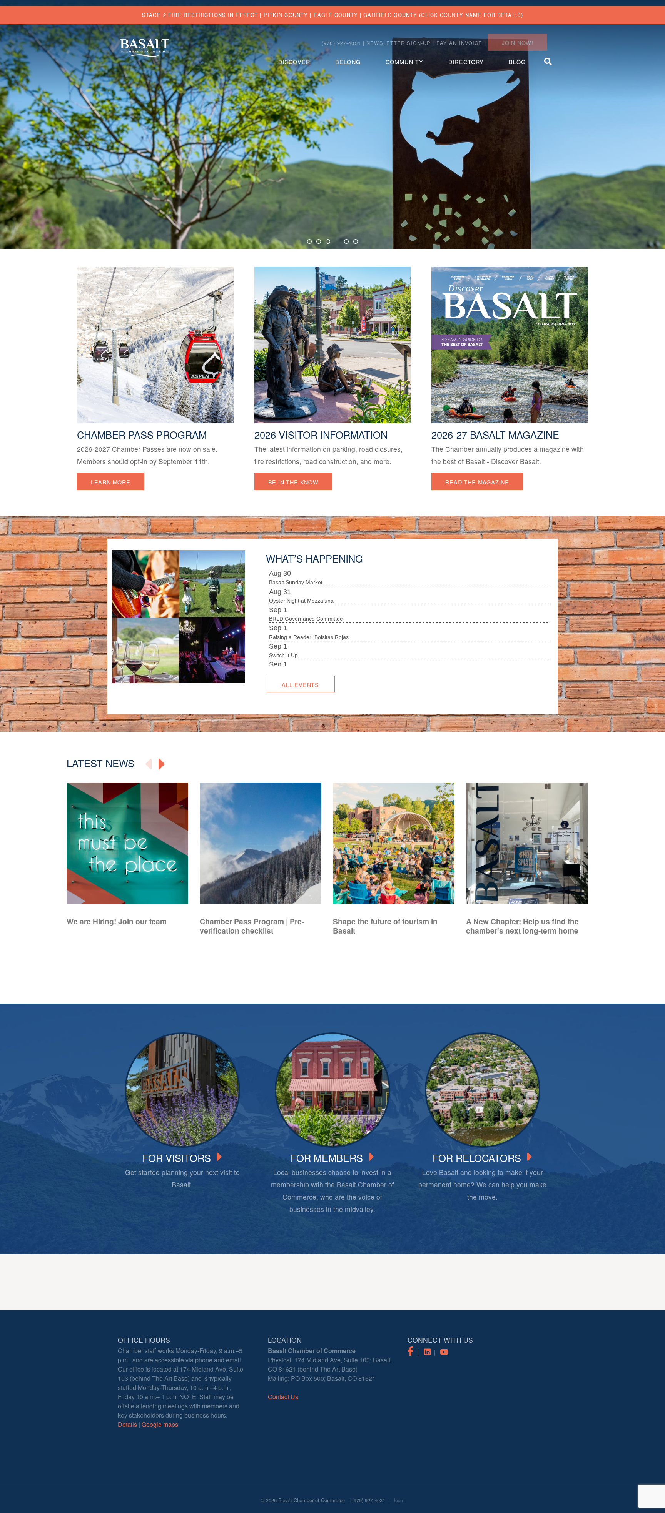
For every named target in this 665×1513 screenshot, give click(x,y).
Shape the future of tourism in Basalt (385, 926)
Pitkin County (286, 14)
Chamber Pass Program (142, 435)
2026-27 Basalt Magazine (495, 435)
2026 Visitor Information (321, 435)
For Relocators (477, 1157)
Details (127, 1424)
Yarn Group (283, 667)
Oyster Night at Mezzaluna (301, 576)
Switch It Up (283, 630)
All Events (300, 685)
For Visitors (176, 1157)
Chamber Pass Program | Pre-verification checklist (252, 926)
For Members (327, 1157)
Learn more (110, 482)
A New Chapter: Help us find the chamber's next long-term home (522, 926)
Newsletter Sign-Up (398, 43)
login (399, 1500)
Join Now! (517, 42)
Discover (294, 62)
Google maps (160, 1424)
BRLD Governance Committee (306, 594)
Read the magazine (477, 482)
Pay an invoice (459, 43)
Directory (466, 62)
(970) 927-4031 (368, 1500)
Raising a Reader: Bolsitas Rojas (309, 612)
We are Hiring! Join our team (117, 921)
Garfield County (390, 14)
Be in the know (293, 482)
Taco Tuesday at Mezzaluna (303, 648)
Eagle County (336, 14)
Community (404, 62)
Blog (517, 62)
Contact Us (283, 1396)
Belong (348, 62)
